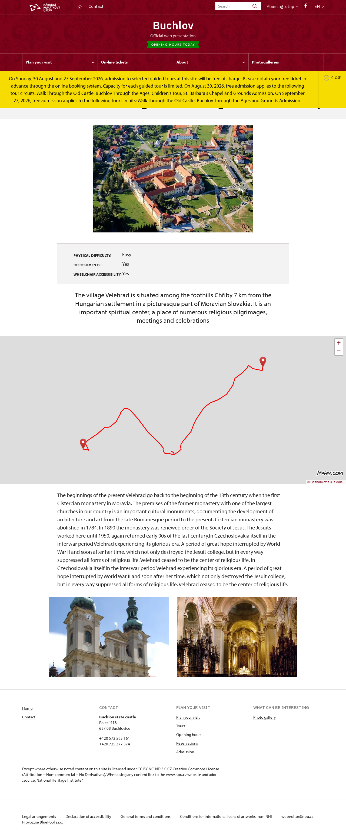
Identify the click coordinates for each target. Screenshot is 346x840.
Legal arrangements (39, 816)
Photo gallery (264, 717)
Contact (96, 6)
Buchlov (173, 25)
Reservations (187, 743)
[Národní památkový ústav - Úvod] (44, 7)
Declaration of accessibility (88, 816)
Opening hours (188, 734)
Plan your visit (188, 717)
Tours (180, 725)
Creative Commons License (196, 768)
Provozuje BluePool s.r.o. (42, 822)
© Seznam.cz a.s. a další (325, 481)
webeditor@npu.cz (297, 816)
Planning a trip (281, 6)
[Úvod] (79, 6)
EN (317, 6)
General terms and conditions (146, 816)
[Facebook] (306, 7)
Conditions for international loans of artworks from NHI (226, 816)
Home (27, 708)
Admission (185, 751)
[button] (83, 443)
